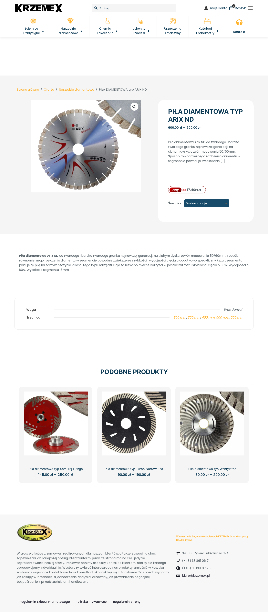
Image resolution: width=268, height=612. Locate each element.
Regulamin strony (126, 602)
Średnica (175, 203)
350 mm (194, 317)
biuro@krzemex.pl (196, 575)
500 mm (222, 317)
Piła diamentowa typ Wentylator (212, 469)
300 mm (179, 317)
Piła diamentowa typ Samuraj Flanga (56, 469)
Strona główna (28, 89)
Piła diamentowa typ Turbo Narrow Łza (134, 469)
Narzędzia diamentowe (76, 89)
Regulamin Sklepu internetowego (45, 602)
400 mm (208, 317)
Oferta (49, 89)
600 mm (236, 317)
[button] (134, 107)
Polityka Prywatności (91, 602)
